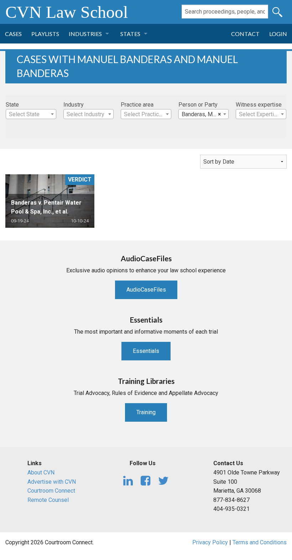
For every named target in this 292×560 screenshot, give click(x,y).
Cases (13, 33)
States (130, 33)
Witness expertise (259, 104)
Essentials (146, 351)
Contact (245, 33)
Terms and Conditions (260, 542)
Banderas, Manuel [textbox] (204, 114)
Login (278, 33)
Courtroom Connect (51, 490)
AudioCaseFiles (146, 289)
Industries (85, 33)
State (12, 104)
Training (146, 412)
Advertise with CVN (51, 481)
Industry (73, 104)
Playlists (45, 33)
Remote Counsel (48, 500)
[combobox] (31, 114)
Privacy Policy (210, 542)
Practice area (137, 104)
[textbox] (31, 114)
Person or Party (198, 104)
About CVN (40, 472)
